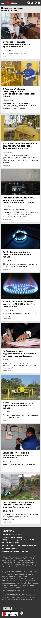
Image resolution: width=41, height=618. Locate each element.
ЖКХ (4, 56)
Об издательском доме (12, 540)
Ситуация (7, 371)
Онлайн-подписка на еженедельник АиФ (19, 545)
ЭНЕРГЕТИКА (7, 522)
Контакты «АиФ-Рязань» (12, 534)
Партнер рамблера (18, 608)
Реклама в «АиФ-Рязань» (12, 537)
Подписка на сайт (10, 548)
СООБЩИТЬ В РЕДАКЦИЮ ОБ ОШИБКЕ (16, 551)
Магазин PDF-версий (10, 543)
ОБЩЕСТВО (7, 165)
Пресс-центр (28, 540)
